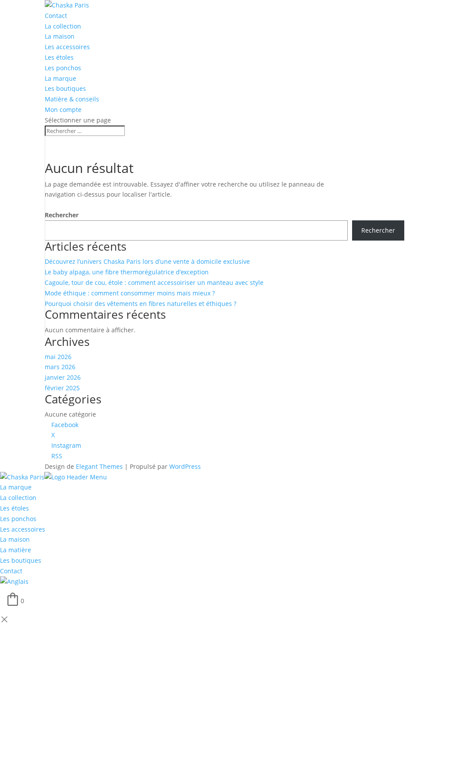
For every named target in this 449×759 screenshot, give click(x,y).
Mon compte (63, 109)
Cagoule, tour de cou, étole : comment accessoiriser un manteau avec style (154, 282)
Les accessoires (67, 47)
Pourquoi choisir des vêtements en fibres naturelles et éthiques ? (140, 303)
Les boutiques (65, 88)
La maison (60, 36)
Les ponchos (63, 68)
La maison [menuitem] (15, 539)
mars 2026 (60, 367)
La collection (63, 26)
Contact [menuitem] (11, 571)
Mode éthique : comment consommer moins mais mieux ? (130, 293)
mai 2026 (58, 357)
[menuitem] (14, 581)
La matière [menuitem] (15, 550)
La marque (60, 78)
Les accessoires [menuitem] (22, 529)
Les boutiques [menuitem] (20, 560)
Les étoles (59, 57)
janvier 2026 (63, 377)
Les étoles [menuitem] (14, 508)
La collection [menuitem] (18, 497)
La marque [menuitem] (16, 487)
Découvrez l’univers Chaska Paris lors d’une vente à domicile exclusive (147, 261)
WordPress (185, 466)
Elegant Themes (99, 466)
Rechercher (61, 215)
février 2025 (62, 388)
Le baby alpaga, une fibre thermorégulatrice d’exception (127, 272)
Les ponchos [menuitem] (18, 518)
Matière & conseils (72, 99)
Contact (56, 15)
